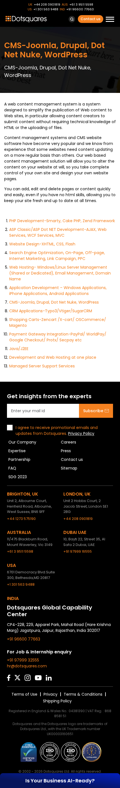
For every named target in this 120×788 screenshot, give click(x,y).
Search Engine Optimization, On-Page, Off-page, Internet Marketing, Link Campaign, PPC (57, 255)
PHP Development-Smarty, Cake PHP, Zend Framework (62, 221)
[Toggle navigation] (109, 19)
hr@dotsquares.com (27, 666)
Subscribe (93, 411)
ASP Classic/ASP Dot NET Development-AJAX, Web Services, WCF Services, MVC (58, 232)
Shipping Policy (57, 701)
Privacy (50, 694)
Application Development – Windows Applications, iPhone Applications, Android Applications (58, 290)
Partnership (19, 459)
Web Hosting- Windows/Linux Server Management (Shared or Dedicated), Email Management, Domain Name (60, 273)
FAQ (12, 468)
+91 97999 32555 (23, 660)
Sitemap (69, 468)
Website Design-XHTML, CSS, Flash (42, 244)
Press (66, 451)
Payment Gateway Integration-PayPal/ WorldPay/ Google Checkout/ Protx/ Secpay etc (57, 337)
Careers (68, 442)
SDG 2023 (17, 477)
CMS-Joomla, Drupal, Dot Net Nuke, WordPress (54, 302)
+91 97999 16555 (77, 551)
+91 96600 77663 (80, 9)
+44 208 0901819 (47, 4)
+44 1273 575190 (21, 518)
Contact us (90, 19)
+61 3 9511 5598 (81, 4)
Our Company (22, 442)
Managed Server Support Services (42, 366)
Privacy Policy (81, 433)
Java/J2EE (18, 348)
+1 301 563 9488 (45, 9)
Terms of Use (24, 694)
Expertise (17, 451)
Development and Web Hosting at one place (52, 357)
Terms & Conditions (83, 694)
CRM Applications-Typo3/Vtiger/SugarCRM (50, 311)
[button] (72, 19)
